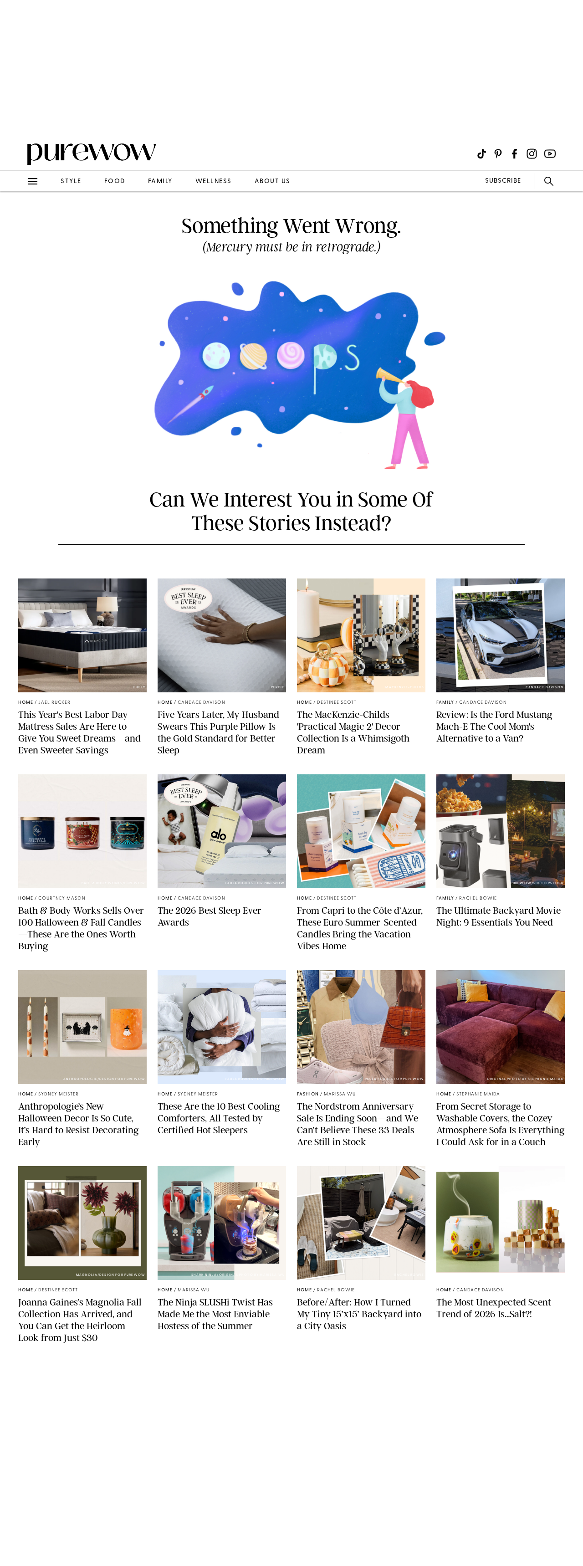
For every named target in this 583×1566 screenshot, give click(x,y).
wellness (213, 181)
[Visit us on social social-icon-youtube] (550, 153)
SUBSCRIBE (503, 181)
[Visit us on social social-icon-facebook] (514, 154)
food (114, 181)
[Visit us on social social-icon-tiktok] (481, 154)
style (71, 181)
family (160, 181)
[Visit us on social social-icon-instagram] (531, 153)
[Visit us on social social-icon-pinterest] (498, 154)
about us (273, 181)
